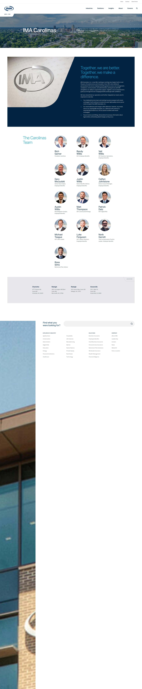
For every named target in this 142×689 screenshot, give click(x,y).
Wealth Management (94, 354)
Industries (89, 8)
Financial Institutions (48, 354)
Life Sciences (69, 339)
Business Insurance (94, 336)
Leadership (115, 339)
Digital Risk (46, 345)
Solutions (100, 8)
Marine (68, 345)
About (121, 8)
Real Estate (69, 354)
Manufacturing (70, 342)
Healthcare (46, 357)
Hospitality (69, 336)
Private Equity (70, 351)
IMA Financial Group (9, 8)
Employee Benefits (94, 339)
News (121, 1)
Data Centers (46, 342)
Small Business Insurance (96, 342)
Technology (69, 357)
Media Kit (114, 348)
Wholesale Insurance (94, 351)
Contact (127, 1)
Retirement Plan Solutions (96, 348)
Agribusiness (46, 336)
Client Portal (134, 1)
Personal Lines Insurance (96, 345)
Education (46, 348)
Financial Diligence (94, 357)
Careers (130, 8)
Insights (111, 8)
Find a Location (116, 351)
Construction (46, 339)
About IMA (114, 336)
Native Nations (70, 348)
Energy (45, 351)
